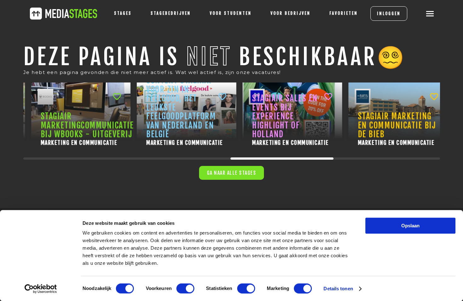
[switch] (185, 288)
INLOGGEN (389, 13)
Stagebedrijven (171, 13)
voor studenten (231, 13)
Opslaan (410, 225)
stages (123, 13)
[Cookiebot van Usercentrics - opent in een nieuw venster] (40, 288)
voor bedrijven (291, 13)
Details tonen (338, 288)
